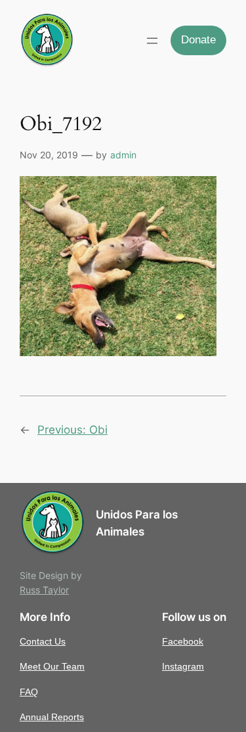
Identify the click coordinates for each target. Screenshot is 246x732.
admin (123, 154)
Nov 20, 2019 (49, 154)
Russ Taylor (44, 589)
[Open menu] (152, 41)
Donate (198, 40)
